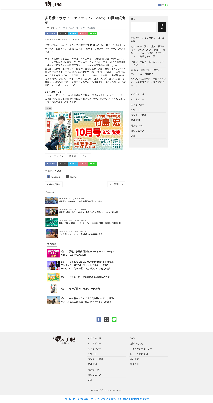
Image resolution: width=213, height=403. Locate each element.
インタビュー (137, 99)
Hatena (73, 33)
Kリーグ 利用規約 (139, 354)
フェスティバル (55, 156)
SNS (132, 338)
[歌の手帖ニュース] (53, 4)
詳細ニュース (79, 40)
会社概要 (134, 359)
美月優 (72, 156)
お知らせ (135, 110)
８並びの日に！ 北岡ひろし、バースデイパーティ (147, 63)
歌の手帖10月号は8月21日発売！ (85, 288)
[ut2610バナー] (84, 130)
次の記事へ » (116, 184)
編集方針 (134, 364)
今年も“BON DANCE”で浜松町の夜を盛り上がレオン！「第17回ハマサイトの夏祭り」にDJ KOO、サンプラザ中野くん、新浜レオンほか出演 (87, 265)
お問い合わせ (136, 343)
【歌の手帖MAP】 (131, 399)
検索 (133, 19)
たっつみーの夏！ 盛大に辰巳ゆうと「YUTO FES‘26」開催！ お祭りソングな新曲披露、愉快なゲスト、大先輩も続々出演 (148, 51)
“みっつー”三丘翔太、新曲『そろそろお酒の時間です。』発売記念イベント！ (148, 82)
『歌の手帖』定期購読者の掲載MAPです (89, 277)
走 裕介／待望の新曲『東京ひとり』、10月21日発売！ (147, 72)
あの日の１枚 (137, 94)
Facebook (52, 33)
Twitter (63, 33)
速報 (133, 136)
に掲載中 (144, 399)
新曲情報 (135, 120)
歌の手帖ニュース (103, 390)
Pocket (83, 33)
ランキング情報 (139, 115)
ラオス (85, 156)
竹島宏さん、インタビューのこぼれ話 (147, 39)
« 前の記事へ (53, 184)
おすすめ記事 (137, 104)
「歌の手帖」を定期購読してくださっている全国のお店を (93, 399)
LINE (94, 33)
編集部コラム (137, 125)
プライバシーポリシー (141, 348)
